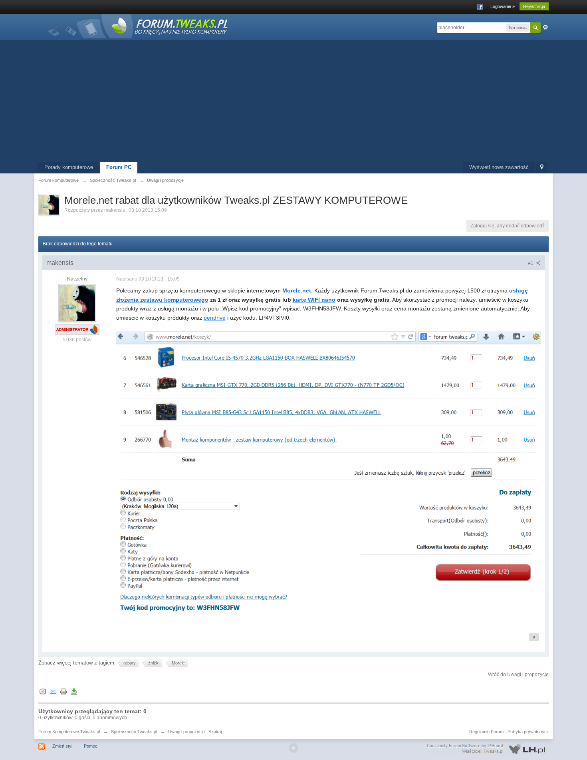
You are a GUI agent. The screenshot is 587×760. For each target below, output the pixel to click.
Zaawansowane (545, 27)
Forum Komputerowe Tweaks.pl (69, 731)
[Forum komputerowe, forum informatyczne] (138, 26)
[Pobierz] (74, 691)
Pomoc (90, 746)
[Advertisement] (293, 102)
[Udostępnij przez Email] (53, 691)
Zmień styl (62, 746)
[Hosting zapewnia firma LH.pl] (487, 748)
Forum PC (118, 167)
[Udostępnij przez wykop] (43, 691)
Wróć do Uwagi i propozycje (518, 674)
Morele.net (296, 290)
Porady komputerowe (68, 167)
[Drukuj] (63, 691)
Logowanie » (502, 6)
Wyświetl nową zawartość (499, 167)
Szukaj (215, 731)
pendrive (215, 317)
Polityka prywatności (527, 731)
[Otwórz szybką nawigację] (541, 167)
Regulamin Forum (486, 731)
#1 (531, 263)
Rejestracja (534, 6)
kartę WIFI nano (314, 299)
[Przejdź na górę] (293, 748)
